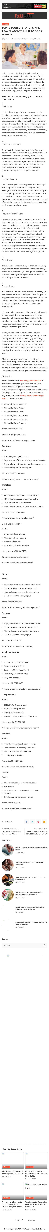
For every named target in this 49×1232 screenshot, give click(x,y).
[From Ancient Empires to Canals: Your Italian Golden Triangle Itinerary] (13, 1191)
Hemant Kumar (11, 39)
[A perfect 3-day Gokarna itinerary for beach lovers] (13, 1160)
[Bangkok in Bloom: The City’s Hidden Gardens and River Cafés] (36, 1160)
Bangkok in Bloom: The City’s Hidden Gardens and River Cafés (36, 1173)
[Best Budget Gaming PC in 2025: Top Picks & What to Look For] (8, 925)
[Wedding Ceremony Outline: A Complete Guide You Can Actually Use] (8, 910)
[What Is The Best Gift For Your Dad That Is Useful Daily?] (8, 880)
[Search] (44, 15)
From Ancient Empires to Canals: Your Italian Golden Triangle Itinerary (12, 1204)
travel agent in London (30, 381)
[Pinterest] (38, 821)
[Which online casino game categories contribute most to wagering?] (8, 895)
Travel (5, 24)
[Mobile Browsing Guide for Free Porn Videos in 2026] (8, 850)
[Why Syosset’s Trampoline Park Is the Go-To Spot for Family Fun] (36, 1191)
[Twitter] (32, 821)
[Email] (44, 821)
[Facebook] (26, 821)
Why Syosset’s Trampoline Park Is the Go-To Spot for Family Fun (36, 1204)
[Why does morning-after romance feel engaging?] (8, 865)
